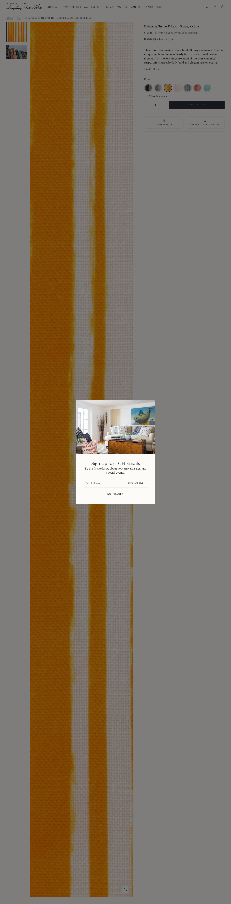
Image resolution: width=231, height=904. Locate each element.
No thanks (115, 494)
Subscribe (136, 483)
